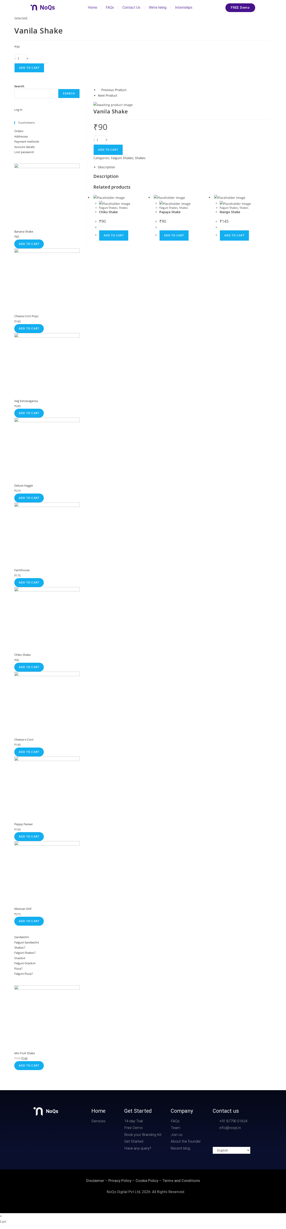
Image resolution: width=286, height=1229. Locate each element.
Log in (18, 110)
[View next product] (119, 95)
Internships (183, 7)
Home (92, 7)
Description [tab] (106, 167)
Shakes (140, 158)
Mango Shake (230, 212)
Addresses (21, 136)
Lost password (24, 152)
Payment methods (26, 142)
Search (19, 86)
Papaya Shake (170, 212)
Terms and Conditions (181, 1180)
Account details (24, 147)
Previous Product (113, 90)
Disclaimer (95, 1180)
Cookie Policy (147, 1180)
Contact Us (131, 7)
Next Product (107, 95)
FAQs (110, 7)
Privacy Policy (119, 1180)
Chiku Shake (108, 212)
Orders (18, 131)
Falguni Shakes (122, 158)
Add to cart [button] (114, 235)
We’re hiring (157, 7)
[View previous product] (99, 90)
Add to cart (29, 68)
